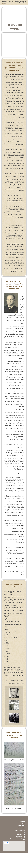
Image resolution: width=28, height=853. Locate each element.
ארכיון (23, 829)
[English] (5, 3)
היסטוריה (22, 822)
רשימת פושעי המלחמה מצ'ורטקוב (14, 585)
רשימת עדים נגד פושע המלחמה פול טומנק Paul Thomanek (14, 735)
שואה (23, 823)
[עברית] (3, 3)
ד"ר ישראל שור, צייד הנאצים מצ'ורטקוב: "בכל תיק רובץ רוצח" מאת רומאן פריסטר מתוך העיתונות (14, 285)
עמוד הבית (22, 820)
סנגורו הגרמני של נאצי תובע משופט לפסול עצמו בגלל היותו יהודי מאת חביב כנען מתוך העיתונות (14, 66)
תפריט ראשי (14, 6)
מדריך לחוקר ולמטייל (20, 831)
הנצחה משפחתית (20, 825)
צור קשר (23, 832)
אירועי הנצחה (21, 827)
